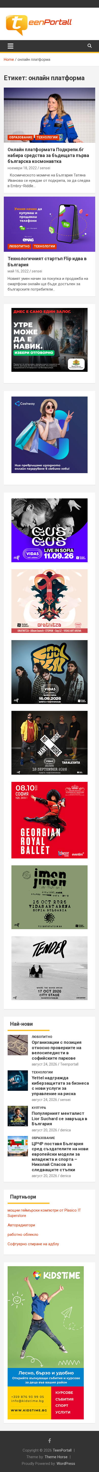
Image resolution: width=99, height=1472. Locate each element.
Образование (20, 137)
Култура (39, 1108)
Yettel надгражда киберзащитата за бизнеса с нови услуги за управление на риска (60, 1085)
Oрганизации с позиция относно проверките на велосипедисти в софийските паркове (56, 1050)
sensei (45, 168)
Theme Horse (56, 1457)
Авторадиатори (21, 1225)
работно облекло (23, 1234)
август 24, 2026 (44, 1064)
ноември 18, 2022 (22, 168)
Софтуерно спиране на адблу (33, 1244)
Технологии (47, 137)
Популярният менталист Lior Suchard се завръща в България (59, 1118)
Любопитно (19, 246)
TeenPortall (62, 1450)
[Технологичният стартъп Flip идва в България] (49, 224)
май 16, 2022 (18, 271)
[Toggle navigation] (10, 46)
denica (65, 1130)
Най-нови (21, 1024)
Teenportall (69, 1064)
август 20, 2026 (44, 1130)
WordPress (66, 1463)
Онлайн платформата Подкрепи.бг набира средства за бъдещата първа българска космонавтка (48, 155)
